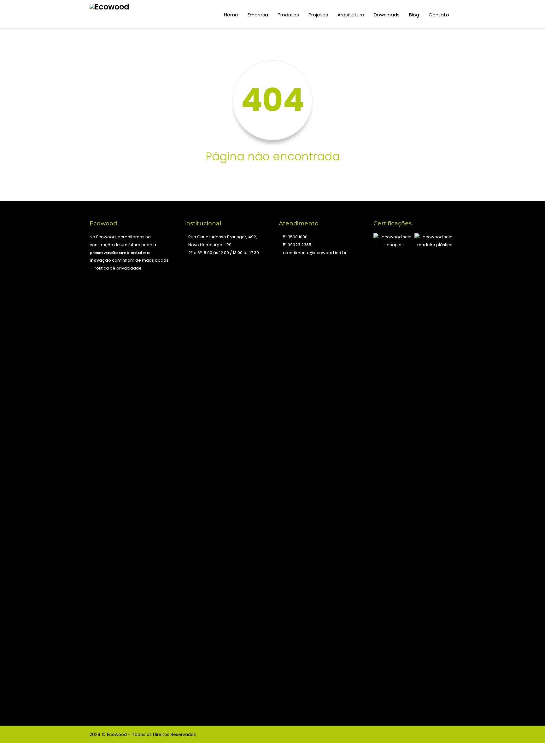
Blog (414, 14)
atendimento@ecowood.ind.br (315, 253)
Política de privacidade (117, 268)
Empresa (258, 14)
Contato (439, 14)
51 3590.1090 (295, 237)
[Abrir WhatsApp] (529, 727)
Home (231, 14)
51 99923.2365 (297, 245)
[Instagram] (436, 734)
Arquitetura (350, 14)
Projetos (318, 14)
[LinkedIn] (449, 734)
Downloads (387, 14)
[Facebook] (424, 734)
